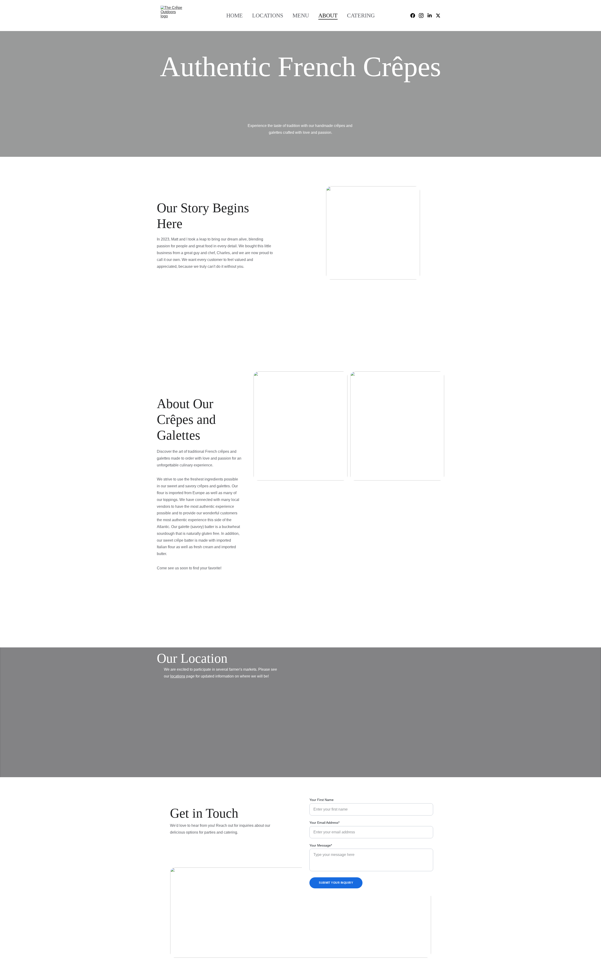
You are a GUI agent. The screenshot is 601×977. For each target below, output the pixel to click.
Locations (267, 15)
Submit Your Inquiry (336, 882)
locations (177, 676)
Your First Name (321, 800)
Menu (301, 15)
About (328, 15)
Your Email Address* (324, 822)
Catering (361, 15)
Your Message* (320, 845)
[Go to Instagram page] (423, 15)
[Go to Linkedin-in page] (431, 15)
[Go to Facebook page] (414, 15)
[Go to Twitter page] (438, 15)
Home (234, 15)
